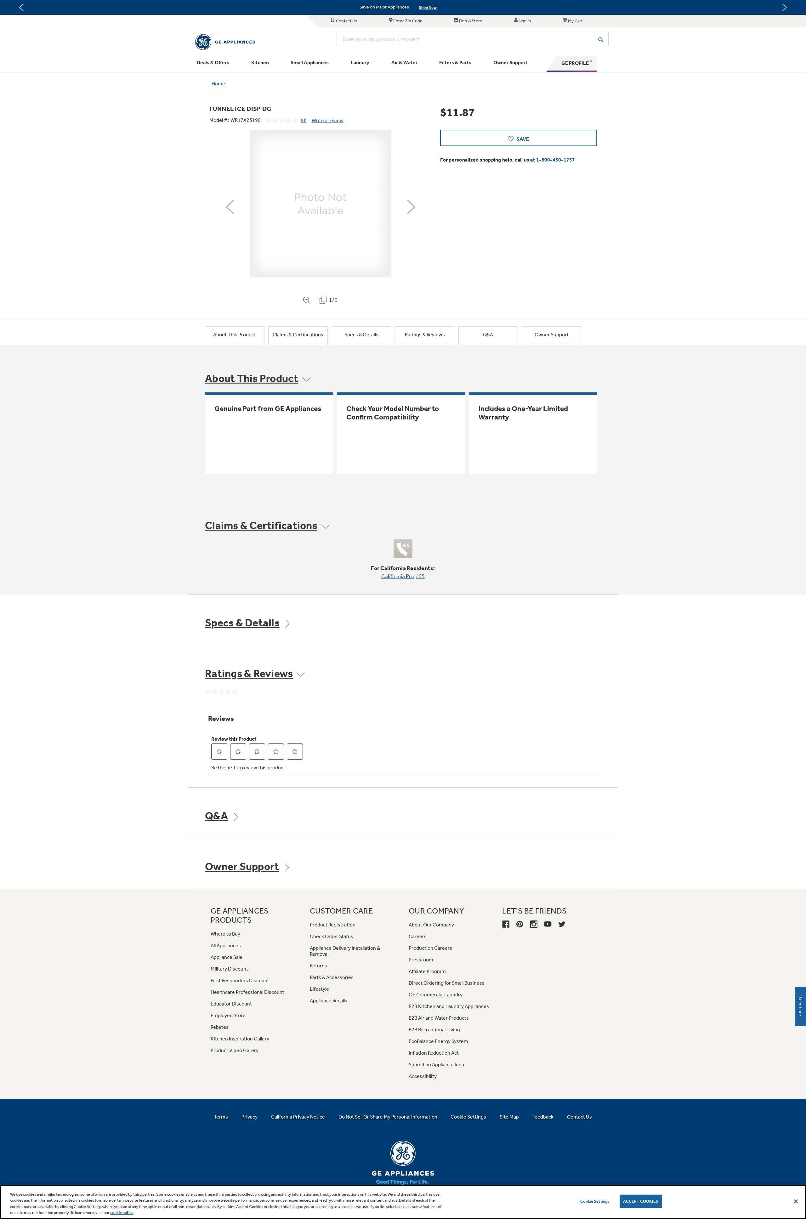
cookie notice (121, 1212)
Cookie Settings (594, 1201)
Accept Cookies (641, 1201)
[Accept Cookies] (796, 1201)
